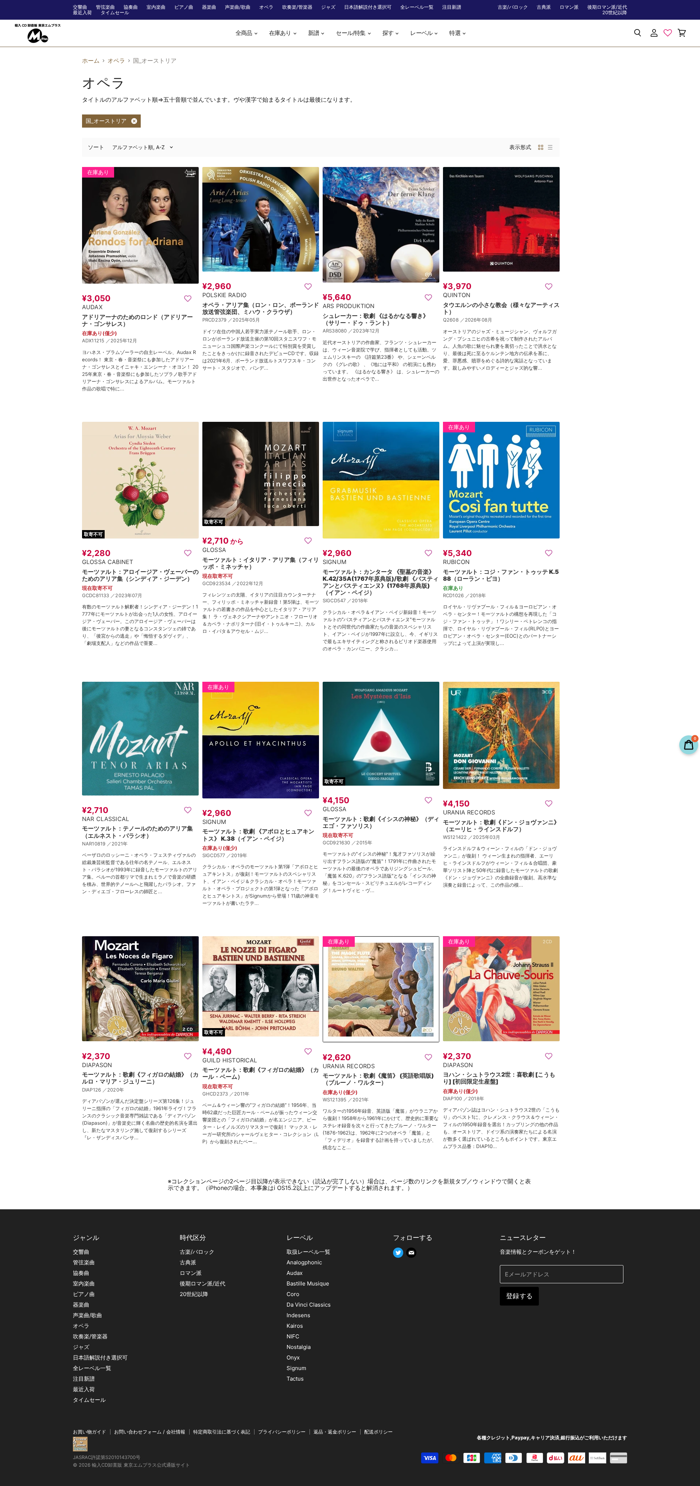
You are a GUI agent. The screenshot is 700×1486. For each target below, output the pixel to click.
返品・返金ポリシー (335, 1432)
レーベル (421, 33)
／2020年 (113, 1090)
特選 (455, 33)
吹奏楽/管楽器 (297, 7)
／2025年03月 (484, 837)
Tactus (295, 1378)
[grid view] (540, 147)
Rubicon (456, 561)
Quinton (456, 295)
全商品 (244, 33)
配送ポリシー (378, 1432)
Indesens (298, 1315)
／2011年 (239, 1094)
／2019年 (236, 855)
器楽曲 (209, 7)
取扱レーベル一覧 (308, 1251)
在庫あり (280, 33)
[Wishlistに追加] (187, 298)
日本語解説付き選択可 (368, 7)
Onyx (293, 1357)
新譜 (314, 33)
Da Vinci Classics (309, 1304)
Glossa (214, 549)
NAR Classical (105, 818)
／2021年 (117, 844)
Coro (293, 1294)
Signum (334, 561)
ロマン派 (569, 7)
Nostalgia (299, 1346)
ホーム (91, 60)
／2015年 (361, 842)
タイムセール (115, 12)
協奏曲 (131, 7)
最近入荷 (82, 12)
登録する (519, 1296)
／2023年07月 (126, 595)
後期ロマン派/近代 (607, 7)
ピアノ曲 (183, 7)
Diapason (97, 1065)
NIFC (293, 1336)
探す (388, 33)
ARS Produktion (348, 306)
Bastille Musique (308, 1283)
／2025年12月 (121, 340)
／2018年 (357, 600)
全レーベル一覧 (416, 7)
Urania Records (469, 812)
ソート (96, 147)
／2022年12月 (247, 583)
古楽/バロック (513, 7)
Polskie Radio (224, 295)
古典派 (544, 7)
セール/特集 (351, 33)
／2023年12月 (364, 331)
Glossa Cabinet (107, 561)
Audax (92, 307)
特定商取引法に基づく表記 (221, 1432)
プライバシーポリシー (282, 1432)
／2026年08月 (476, 320)
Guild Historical (229, 1060)
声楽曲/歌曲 (237, 7)
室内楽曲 (156, 7)
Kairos (295, 1325)
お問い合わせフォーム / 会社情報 (149, 1432)
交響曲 (80, 7)
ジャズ (328, 7)
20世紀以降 (614, 12)
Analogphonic (304, 1262)
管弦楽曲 (105, 7)
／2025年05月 (244, 320)
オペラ (266, 7)
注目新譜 (451, 7)
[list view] (550, 147)
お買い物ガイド (89, 1432)
